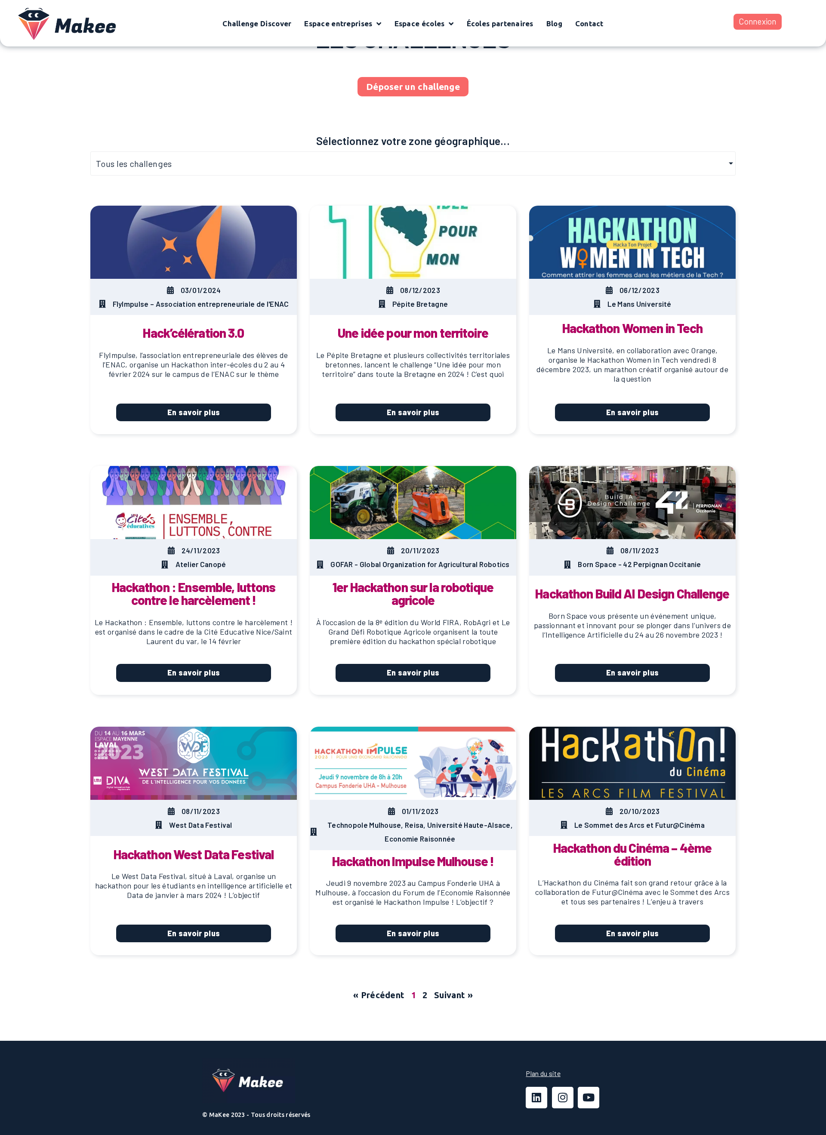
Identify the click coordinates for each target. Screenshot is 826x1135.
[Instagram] (562, 1097)
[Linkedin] (536, 1097)
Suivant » (453, 995)
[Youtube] (588, 1097)
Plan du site (543, 1073)
